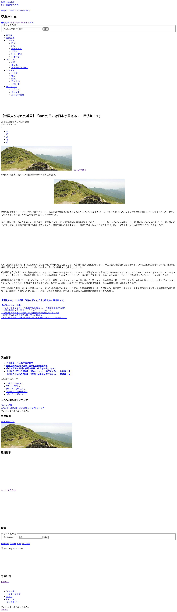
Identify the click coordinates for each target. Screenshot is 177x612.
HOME (9, 35)
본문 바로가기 (7, 2)
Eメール (10, 599)
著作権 (13, 544)
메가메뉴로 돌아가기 (19, 22)
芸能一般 (15, 84)
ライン (9, 596)
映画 (13, 78)
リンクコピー (12, 602)
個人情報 (26, 544)
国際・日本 (16, 48)
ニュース (10, 40)
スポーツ (15, 57)
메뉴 (6, 609)
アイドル (15, 81)
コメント (15, 92)
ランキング (11, 87)
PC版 (19, 544)
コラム (14, 65)
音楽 (13, 76)
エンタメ (10, 70)
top (2, 609)
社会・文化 (16, 54)
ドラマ (14, 73)
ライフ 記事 (6, 405)
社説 (13, 62)
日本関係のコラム (19, 68)
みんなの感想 (17, 95)
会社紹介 (5, 544)
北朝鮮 (14, 51)
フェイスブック (13, 594)
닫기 (32, 22)
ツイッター (11, 591)
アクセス (15, 89)
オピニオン (11, 59)
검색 (46, 29)
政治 (13, 43)
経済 (13, 46)
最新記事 (10, 38)
